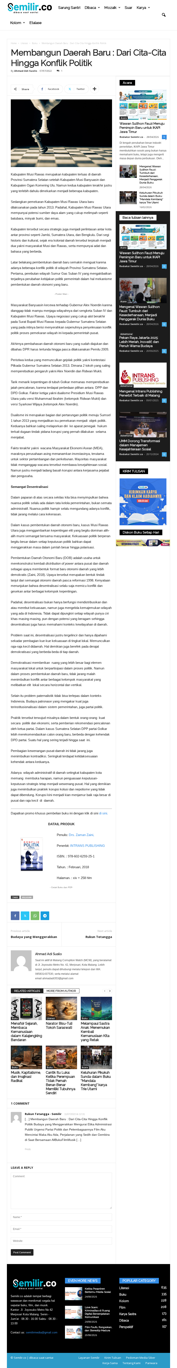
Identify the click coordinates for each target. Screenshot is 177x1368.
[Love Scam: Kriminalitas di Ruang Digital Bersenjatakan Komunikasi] (73, 1312)
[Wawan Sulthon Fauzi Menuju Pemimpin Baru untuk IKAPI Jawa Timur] (143, 104)
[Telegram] (45, 915)
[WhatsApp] (35, 915)
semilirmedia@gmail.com (41, 1332)
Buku (35, 43)
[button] (163, 15)
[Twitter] (25, 915)
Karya (141, 7)
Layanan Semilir (89, 1358)
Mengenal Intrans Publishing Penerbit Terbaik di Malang (140, 393)
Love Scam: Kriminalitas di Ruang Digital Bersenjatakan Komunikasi (97, 1312)
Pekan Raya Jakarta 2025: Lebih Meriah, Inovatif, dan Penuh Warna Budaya (139, 342)
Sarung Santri (69, 7)
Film (122, 1307)
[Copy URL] (55, 915)
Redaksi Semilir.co (131, 137)
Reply (28, 1149)
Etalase (35, 23)
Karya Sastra (127, 1314)
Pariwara (151, 1363)
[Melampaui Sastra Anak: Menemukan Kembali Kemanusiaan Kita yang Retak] (96, 1008)
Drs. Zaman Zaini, (81, 835)
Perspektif (126, 1327)
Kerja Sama (110, 1363)
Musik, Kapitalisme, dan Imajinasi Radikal (26, 1076)
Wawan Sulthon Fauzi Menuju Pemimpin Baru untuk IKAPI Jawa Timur (142, 128)
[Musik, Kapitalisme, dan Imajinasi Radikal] (26, 1057)
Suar (128, 7)
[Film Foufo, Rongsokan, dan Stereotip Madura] (73, 1332)
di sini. (103, 813)
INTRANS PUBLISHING (87, 845)
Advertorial (126, 334)
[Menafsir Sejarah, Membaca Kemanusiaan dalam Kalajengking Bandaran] (26, 1008)
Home (14, 43)
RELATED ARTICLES (27, 990)
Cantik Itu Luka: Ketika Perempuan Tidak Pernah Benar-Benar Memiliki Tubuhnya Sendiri (60, 1082)
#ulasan (27, 897)
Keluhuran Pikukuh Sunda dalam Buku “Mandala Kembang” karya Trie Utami (151, 197)
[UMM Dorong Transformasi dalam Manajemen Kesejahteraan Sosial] (143, 424)
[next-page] (110, 991)
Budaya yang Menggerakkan (34, 937)
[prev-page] (105, 991)
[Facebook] (15, 915)
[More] (94, 89)
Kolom (15, 23)
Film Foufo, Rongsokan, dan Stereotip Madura (98, 1329)
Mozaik (110, 7)
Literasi (24, 43)
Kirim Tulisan (112, 1358)
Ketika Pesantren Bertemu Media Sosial (98, 1290)
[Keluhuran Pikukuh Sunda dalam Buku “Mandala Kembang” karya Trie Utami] (96, 1057)
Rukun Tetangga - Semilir (43, 1114)
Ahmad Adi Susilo (25, 70)
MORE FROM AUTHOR (61, 990)
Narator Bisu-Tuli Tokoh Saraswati (59, 1025)
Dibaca (90, 7)
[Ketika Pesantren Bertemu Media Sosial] (73, 1293)
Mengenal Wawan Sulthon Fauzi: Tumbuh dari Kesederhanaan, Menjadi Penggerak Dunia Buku (150, 174)
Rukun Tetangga (98, 937)
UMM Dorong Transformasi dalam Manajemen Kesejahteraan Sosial (139, 445)
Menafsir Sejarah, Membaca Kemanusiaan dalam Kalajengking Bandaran (26, 1031)
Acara (85, 1067)
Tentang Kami (132, 1363)
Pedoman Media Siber (140, 1358)
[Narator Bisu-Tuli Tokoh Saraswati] (61, 1008)
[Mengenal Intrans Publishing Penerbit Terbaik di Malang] (143, 375)
